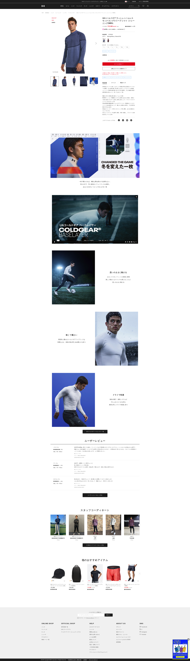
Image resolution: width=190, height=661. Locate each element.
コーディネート (112, 51)
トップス (64, 12)
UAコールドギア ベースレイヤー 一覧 (95, 431)
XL (116, 47)
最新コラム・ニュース (121, 634)
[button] (95, 43)
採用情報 (118, 642)
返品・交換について (95, 644)
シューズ (91, 6)
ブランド (118, 626)
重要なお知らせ (93, 632)
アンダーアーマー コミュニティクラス (71, 632)
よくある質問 (93, 637)
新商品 (62, 6)
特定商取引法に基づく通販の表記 (74, 659)
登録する (108, 614)
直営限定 (47, 12)
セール (67, 6)
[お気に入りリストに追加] (64, 581)
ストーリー (119, 629)
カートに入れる (118, 64)
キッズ (85, 6)
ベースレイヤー (71, 12)
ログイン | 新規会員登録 (143, 1)
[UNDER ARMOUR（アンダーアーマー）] (43, 6)
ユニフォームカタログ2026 (123, 639)
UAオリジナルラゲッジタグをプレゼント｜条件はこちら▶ (94, 1)
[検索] (138, 6)
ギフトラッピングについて (117, 77)
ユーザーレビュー (95, 441)
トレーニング (58, 12)
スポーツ (98, 6)
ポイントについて (127, 77)
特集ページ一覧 (45, 639)
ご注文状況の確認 (94, 647)
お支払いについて (106, 77)
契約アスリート (120, 632)
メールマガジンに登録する (95, 612)
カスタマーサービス (95, 626)
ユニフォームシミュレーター (123, 637)
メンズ (72, 6)
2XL (122, 47)
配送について (93, 639)
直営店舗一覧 (64, 626)
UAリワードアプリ (66, 629)
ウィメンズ (79, 6)
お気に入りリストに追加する (118, 68)
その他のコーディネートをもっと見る (95, 545)
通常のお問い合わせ (95, 634)
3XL (127, 47)
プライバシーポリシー (90, 617)
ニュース (92, 629)
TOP (43, 12)
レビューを (95, 495)
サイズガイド (105, 51)
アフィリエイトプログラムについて (98, 652)
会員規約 (85, 659)
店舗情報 (134, 1)
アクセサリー (45, 637)
